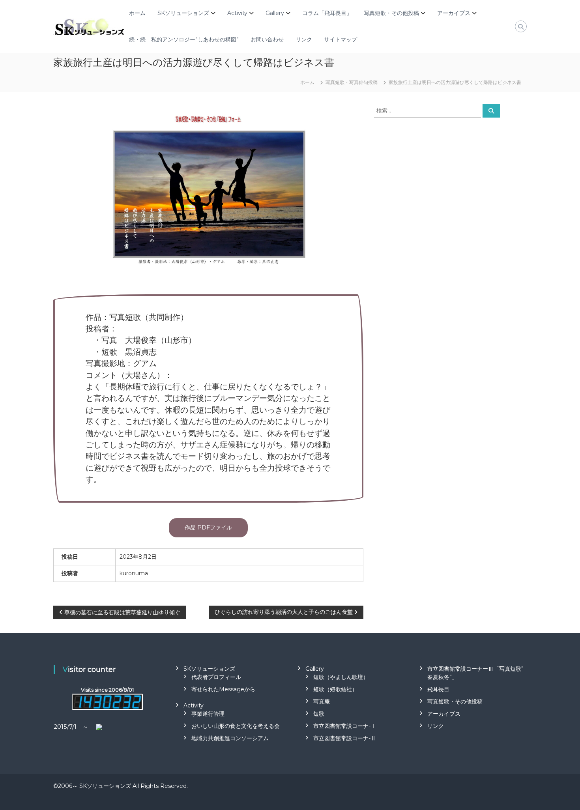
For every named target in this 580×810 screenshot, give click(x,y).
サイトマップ (340, 39)
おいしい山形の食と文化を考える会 (235, 726)
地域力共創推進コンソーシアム (230, 738)
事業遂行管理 (208, 713)
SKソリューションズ (183, 13)
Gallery (275, 13)
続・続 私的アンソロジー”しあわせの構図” (184, 39)
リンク (304, 39)
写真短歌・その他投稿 (391, 13)
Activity (237, 13)
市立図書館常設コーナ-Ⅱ (344, 738)
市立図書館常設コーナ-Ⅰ (344, 726)
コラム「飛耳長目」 (327, 13)
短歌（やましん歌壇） (341, 677)
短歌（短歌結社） (335, 689)
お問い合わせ (267, 39)
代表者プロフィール (216, 677)
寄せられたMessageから (223, 689)
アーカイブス (453, 13)
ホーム (137, 13)
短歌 (318, 713)
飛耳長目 (438, 689)
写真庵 (321, 701)
